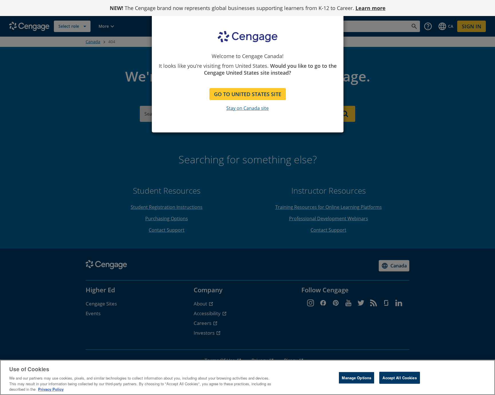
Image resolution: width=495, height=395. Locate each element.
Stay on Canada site (247, 108)
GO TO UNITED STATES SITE (247, 94)
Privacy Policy (51, 389)
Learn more (370, 8)
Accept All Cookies (399, 377)
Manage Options (356, 377)
